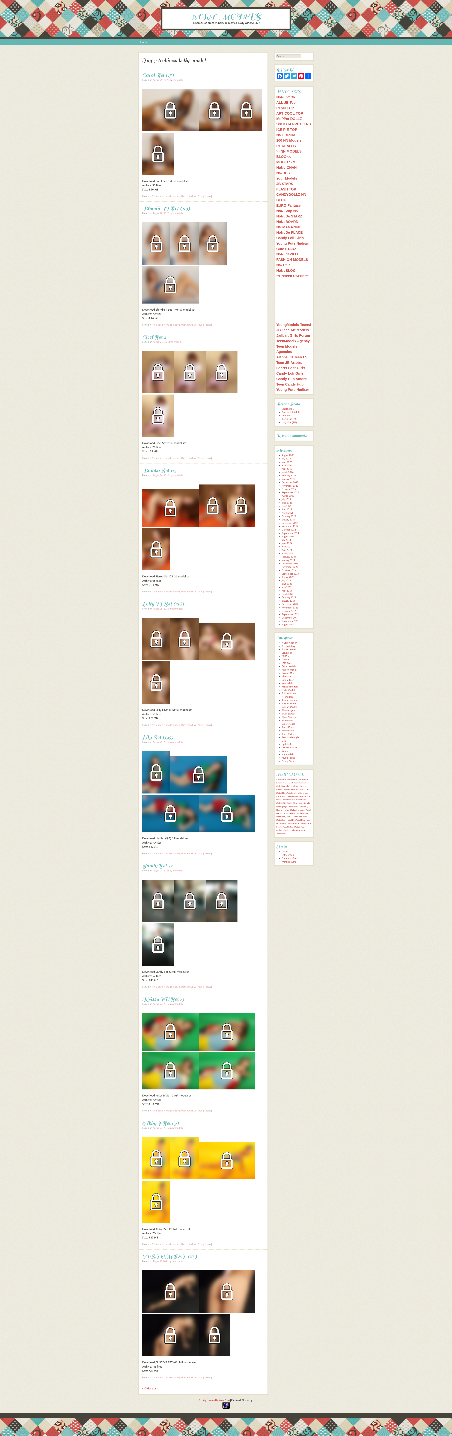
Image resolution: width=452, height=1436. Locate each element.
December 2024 (290, 523)
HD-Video (287, 676)
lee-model (287, 820)
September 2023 (290, 573)
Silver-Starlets (289, 717)
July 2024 (286, 540)
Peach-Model (282, 827)
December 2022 (290, 604)
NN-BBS (283, 173)
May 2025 (287, 506)
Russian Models (289, 700)
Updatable (287, 744)
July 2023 (286, 580)
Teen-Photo (288, 730)
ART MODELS (226, 16)
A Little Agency (289, 642)
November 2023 (290, 567)
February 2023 (289, 597)
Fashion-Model (289, 669)
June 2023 (287, 584)
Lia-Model (296, 820)
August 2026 (288, 455)
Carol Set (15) (158, 75)
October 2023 (289, 570)
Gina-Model (298, 803)
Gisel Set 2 (154, 337)
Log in (285, 851)
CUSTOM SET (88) (169, 1256)
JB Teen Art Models (292, 330)
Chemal (285, 659)
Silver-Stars (287, 720)
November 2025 (290, 485)
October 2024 (289, 529)
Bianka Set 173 (159, 470)
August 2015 (288, 624)
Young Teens (204, 196)
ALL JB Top (286, 102)
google (284, 806)
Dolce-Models (289, 666)
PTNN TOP (285, 108)
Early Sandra (300, 786)
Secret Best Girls (290, 368)
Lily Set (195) (157, 737)
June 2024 (287, 543)
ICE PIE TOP (286, 130)
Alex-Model (281, 779)
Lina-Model (306, 820)
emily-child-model (300, 793)
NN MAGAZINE (288, 227)
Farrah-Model (282, 800)
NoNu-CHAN (286, 167)
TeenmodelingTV (290, 737)
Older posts (150, 1388)
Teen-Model (288, 727)
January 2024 (288, 560)
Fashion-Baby (294, 800)
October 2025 (289, 489)
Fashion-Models (289, 673)
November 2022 (290, 607)
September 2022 (290, 614)
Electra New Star (283, 790)
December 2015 (290, 617)
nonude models (172, 196)
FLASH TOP (286, 189)
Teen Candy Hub (290, 384)
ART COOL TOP (289, 113)
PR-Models (287, 697)
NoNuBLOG (286, 270)
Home (143, 42)
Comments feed (290, 858)
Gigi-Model (287, 803)
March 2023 (287, 594)
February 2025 (289, 516)
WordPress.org (289, 862)
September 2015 (290, 621)
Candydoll (287, 653)
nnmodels (178, 80)
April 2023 (287, 590)
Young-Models (289, 761)
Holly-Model (297, 813)
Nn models (157, 196)
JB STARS (284, 184)
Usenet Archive (189, 196)
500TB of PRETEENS (293, 124)
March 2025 (287, 512)
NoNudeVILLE (287, 254)
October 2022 (289, 611)
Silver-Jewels (288, 713)
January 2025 (288, 519)
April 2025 (287, 509)
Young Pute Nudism (292, 243)
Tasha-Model (300, 830)
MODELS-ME (287, 162)
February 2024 (289, 557)
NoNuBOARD (287, 222)
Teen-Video (288, 734)
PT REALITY (286, 146)
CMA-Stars (287, 663)
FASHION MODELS (292, 259)
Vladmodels (288, 754)
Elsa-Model (287, 793)
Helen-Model (290, 810)
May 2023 (287, 587)
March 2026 (288, 472)
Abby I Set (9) (160, 1123)
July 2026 (286, 458)
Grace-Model (293, 806)
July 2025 (286, 499)
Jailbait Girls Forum (293, 335)
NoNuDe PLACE (289, 232)
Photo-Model (288, 690)
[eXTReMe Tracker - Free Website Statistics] (226, 1408)
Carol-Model (294, 783)
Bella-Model (304, 779)
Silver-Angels (288, 710)
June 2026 (287, 462)
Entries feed (288, 855)
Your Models (286, 178)
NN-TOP (283, 265)
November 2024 (290, 526)
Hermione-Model (284, 813)
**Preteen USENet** (292, 276)
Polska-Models (289, 693)
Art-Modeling (288, 646)
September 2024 (290, 533)
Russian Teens (289, 703)
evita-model (305, 796)
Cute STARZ (286, 249)
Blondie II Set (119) (166, 208)
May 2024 (287, 546)
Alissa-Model (292, 779)
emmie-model (283, 796)
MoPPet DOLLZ (289, 119)
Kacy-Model (287, 817)
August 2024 (288, 536)
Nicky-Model (306, 823)
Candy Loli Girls (290, 238)
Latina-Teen (288, 680)
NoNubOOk (285, 97)
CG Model (287, 656)
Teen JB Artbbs (289, 362)
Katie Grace (297, 817)
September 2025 (290, 492)
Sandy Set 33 (157, 865)
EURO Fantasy (288, 205)
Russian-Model (289, 707)
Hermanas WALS (303, 810)
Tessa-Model (281, 833)
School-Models (288, 830)
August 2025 (288, 496)
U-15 (284, 741)
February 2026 (289, 475)
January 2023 (288, 600)
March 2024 (288, 553)
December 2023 (290, 563)
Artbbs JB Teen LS (291, 357)
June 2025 (287, 502)
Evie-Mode (295, 796)
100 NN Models (288, 140)
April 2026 (287, 469)
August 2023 (288, 577)
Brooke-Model (289, 649)
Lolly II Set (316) (163, 604)
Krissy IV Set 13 (163, 999)
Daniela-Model (288, 786)
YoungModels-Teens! (293, 325)
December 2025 (290, 482)
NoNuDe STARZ (289, 216)
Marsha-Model (294, 823)
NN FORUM (285, 135)
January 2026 (288, 479)
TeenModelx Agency (293, 341)
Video (285, 751)
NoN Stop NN (287, 211)
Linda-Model (281, 823)
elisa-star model (298, 790)
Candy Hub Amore (291, 379)
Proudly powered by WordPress (214, 1400)
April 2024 (287, 550)
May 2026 (287, 465)
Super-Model (288, 724)
